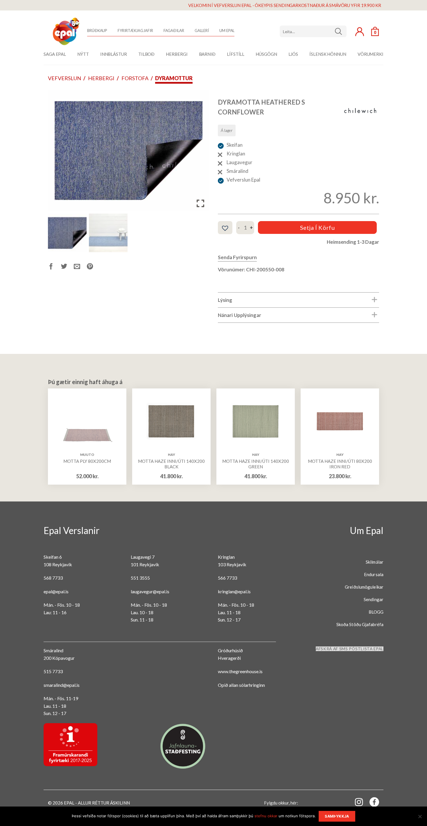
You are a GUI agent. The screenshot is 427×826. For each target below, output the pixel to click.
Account (359, 31)
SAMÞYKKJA (337, 816)
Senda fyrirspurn (237, 257)
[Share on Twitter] (67, 267)
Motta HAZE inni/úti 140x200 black (171, 464)
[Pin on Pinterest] (93, 267)
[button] (200, 152)
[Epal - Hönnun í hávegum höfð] (65, 31)
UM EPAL (226, 30)
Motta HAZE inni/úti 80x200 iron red (340, 464)
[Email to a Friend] (80, 267)
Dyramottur (174, 78)
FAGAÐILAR (174, 30)
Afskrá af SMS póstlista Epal (349, 648)
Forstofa (134, 78)
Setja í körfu (317, 227)
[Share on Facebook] (54, 267)
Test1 (341, 31)
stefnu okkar (265, 816)
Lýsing (225, 300)
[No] (420, 818)
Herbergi (101, 78)
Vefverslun (64, 78)
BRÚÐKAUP (97, 30)
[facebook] (371, 803)
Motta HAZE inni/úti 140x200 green (255, 464)
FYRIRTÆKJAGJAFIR (135, 30)
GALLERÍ (202, 30)
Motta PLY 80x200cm (87, 461)
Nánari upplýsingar (239, 315)
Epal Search (313, 31)
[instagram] (355, 801)
